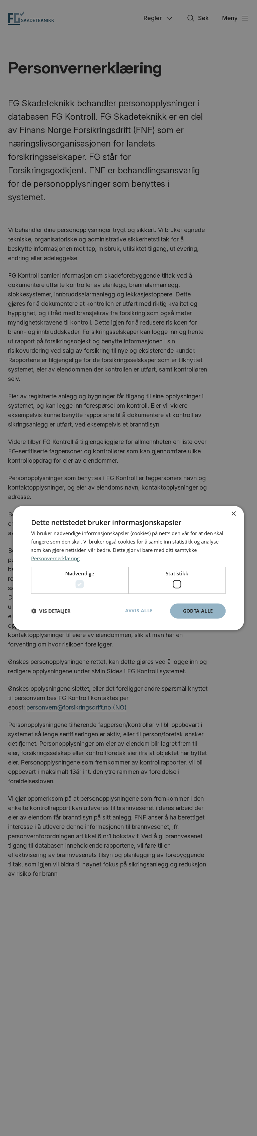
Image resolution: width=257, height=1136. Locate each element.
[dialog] (128, 568)
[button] (51, 611)
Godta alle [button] (198, 611)
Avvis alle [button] (139, 610)
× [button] (233, 513)
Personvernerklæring (55, 558)
